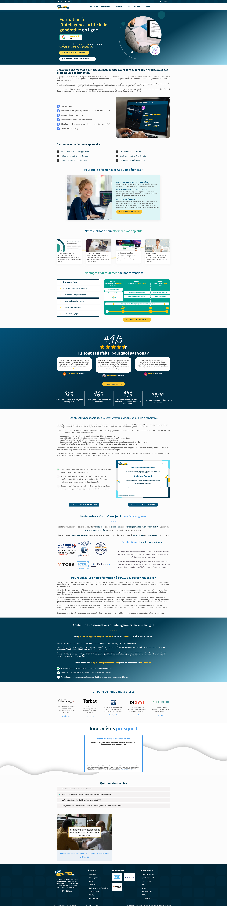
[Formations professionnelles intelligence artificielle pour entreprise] (84, 832)
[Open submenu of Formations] (112, 6)
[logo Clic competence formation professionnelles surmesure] (63, 5)
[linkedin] (69, 1)
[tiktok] (58, 1)
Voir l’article (90, 716)
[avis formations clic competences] (71, 35)
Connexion (165, 2)
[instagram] (61, 1)
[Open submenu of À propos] (152, 6)
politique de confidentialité (125, 769)
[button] (84, 152)
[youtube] (65, 1)
